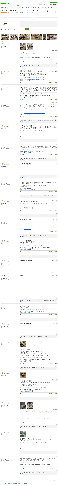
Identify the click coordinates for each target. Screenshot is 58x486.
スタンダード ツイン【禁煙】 (27, 59)
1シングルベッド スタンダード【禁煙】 (29, 391)
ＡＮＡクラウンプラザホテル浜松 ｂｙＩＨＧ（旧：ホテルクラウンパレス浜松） (25, 11)
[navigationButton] (56, 36)
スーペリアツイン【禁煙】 (27, 80)
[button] (5, 37)
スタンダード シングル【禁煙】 (27, 97)
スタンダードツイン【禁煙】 (27, 312)
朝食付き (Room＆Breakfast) (27, 188)
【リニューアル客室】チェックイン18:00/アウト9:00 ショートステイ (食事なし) (34, 151)
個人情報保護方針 (9, 483)
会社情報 (4, 483)
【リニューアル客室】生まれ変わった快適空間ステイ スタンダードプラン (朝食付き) (34, 113)
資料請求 (25, 483)
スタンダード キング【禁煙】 (27, 249)
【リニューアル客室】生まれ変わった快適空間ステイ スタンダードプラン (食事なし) (34, 79)
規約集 (22, 483)
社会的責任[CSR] (15, 483)
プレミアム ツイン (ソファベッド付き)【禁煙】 (30, 189)
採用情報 (19, 483)
